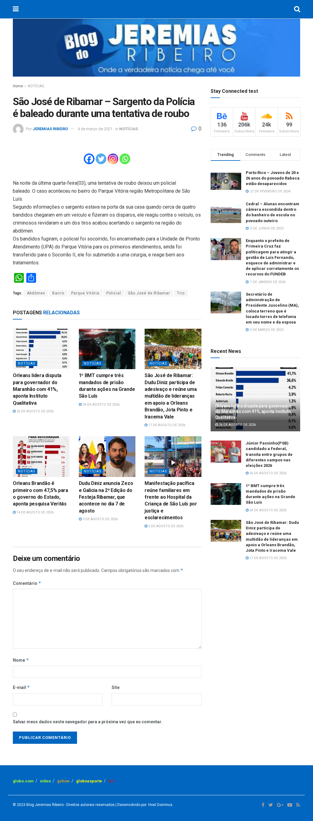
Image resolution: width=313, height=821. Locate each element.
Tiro (181, 293)
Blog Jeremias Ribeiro (44, 805)
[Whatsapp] (125, 158)
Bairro (58, 293)
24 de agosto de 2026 (101, 405)
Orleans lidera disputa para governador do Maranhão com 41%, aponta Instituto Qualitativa (37, 389)
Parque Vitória (85, 293)
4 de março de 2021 (95, 129)
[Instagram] (113, 158)
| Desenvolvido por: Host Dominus (143, 805)
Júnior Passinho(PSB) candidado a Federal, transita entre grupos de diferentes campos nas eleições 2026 (269, 454)
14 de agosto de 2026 (34, 512)
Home (18, 86)
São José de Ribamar (149, 293)
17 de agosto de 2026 (166, 425)
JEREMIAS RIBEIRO (50, 129)
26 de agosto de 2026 (34, 411)
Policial (113, 293)
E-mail (21, 687)
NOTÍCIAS (36, 86)
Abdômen (36, 293)
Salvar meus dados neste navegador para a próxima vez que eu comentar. (87, 721)
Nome (21, 660)
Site (116, 687)
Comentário (27, 583)
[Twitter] (101, 158)
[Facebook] (89, 158)
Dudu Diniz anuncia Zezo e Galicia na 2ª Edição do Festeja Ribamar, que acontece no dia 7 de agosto (106, 497)
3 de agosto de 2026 (100, 519)
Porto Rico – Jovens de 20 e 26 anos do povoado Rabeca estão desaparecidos (273, 178)
